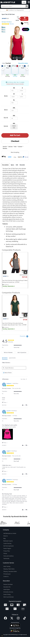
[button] (17, 2)
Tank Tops (10, 146)
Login (24, 2)
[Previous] (9, 43)
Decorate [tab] (22, 165)
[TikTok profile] (24, 619)
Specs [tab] (12, 165)
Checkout (15, 141)
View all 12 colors (23, 63)
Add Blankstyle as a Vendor (9, 533)
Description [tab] (5, 165)
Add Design (25, 29)
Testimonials (6, 558)
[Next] (25, 43)
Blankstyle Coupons (8, 541)
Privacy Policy (6, 551)
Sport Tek (5, 146)
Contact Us (5, 576)
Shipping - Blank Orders (8, 569)
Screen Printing (6, 594)
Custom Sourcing (7, 543)
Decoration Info (6, 587)
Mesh (15, 146)
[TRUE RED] (4, 27)
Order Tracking (6, 566)
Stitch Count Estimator (8, 597)
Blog (4, 538)
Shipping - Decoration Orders (10, 571)
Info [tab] (17, 165)
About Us (5, 536)
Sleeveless (5, 148)
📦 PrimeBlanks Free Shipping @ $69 (15, 10)
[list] (15, 435)
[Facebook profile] (5, 619)
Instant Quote (6, 589)
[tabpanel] (14, 229)
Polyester (20, 146)
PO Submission (6, 574)
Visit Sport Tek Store (7, 22)
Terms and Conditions (8, 556)
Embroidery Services (8, 592)
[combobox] (24, 379)
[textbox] (27, 380)
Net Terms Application (8, 546)
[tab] (8, 352)
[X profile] (11, 619)
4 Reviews (11, 24)
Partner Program (7, 548)
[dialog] (2, 636)
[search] (26, 6)
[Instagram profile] (18, 619)
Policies (5, 553)
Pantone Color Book (8, 584)
